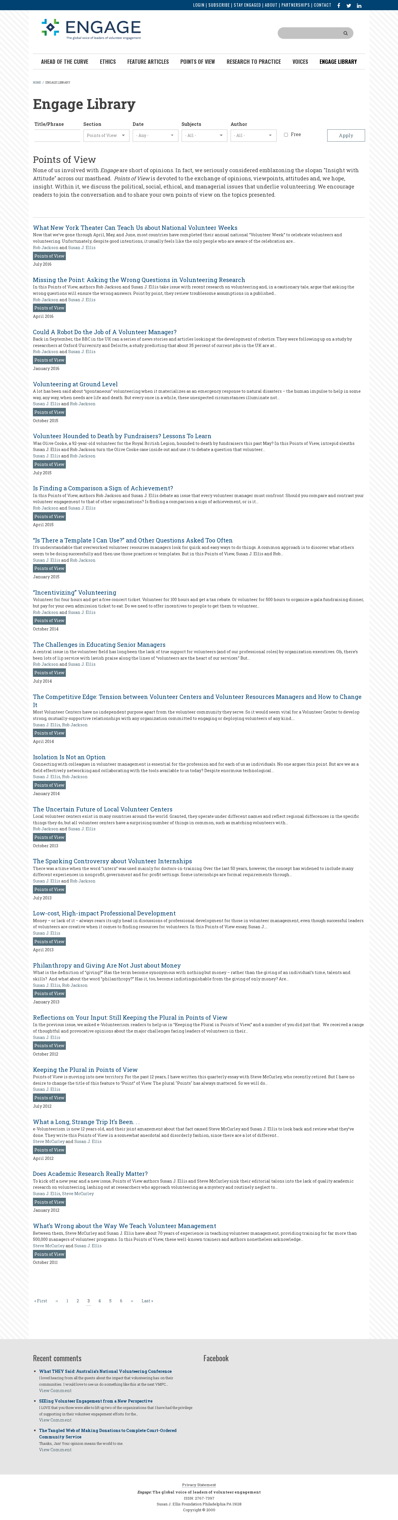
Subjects (191, 124)
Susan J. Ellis (82, 247)
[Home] (91, 29)
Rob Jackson (46, 247)
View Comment (55, 1390)
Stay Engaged (247, 5)
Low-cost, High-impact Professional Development (104, 913)
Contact (323, 5)
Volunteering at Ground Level (75, 384)
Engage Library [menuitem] (338, 61)
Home (37, 82)
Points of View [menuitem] (197, 61)
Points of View (49, 256)
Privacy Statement (199, 1484)
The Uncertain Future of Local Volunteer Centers (102, 809)
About (271, 5)
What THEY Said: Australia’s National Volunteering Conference (105, 1371)
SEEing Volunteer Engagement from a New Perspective (95, 1401)
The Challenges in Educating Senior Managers (99, 644)
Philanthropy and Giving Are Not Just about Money (107, 965)
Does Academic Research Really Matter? (90, 1173)
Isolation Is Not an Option (69, 757)
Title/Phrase (49, 124)
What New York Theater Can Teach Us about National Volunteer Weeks (135, 227)
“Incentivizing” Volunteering (74, 592)
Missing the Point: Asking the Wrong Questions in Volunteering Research (139, 279)
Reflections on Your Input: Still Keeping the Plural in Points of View (130, 1017)
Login (199, 5)
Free (296, 134)
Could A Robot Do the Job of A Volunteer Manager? (105, 332)
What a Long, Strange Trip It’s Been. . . (86, 1122)
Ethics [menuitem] (108, 61)
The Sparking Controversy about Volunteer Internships (112, 861)
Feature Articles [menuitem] (148, 61)
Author (238, 124)
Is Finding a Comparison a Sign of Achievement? (103, 488)
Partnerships (295, 5)
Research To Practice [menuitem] (254, 61)
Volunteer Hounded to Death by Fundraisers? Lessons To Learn (122, 436)
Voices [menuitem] (300, 61)
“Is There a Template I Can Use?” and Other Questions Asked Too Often (133, 540)
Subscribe (219, 5)
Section (92, 124)
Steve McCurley (49, 1141)
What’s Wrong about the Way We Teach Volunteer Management (124, 1226)
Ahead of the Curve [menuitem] (64, 61)
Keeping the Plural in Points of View (85, 1069)
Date (138, 124)
